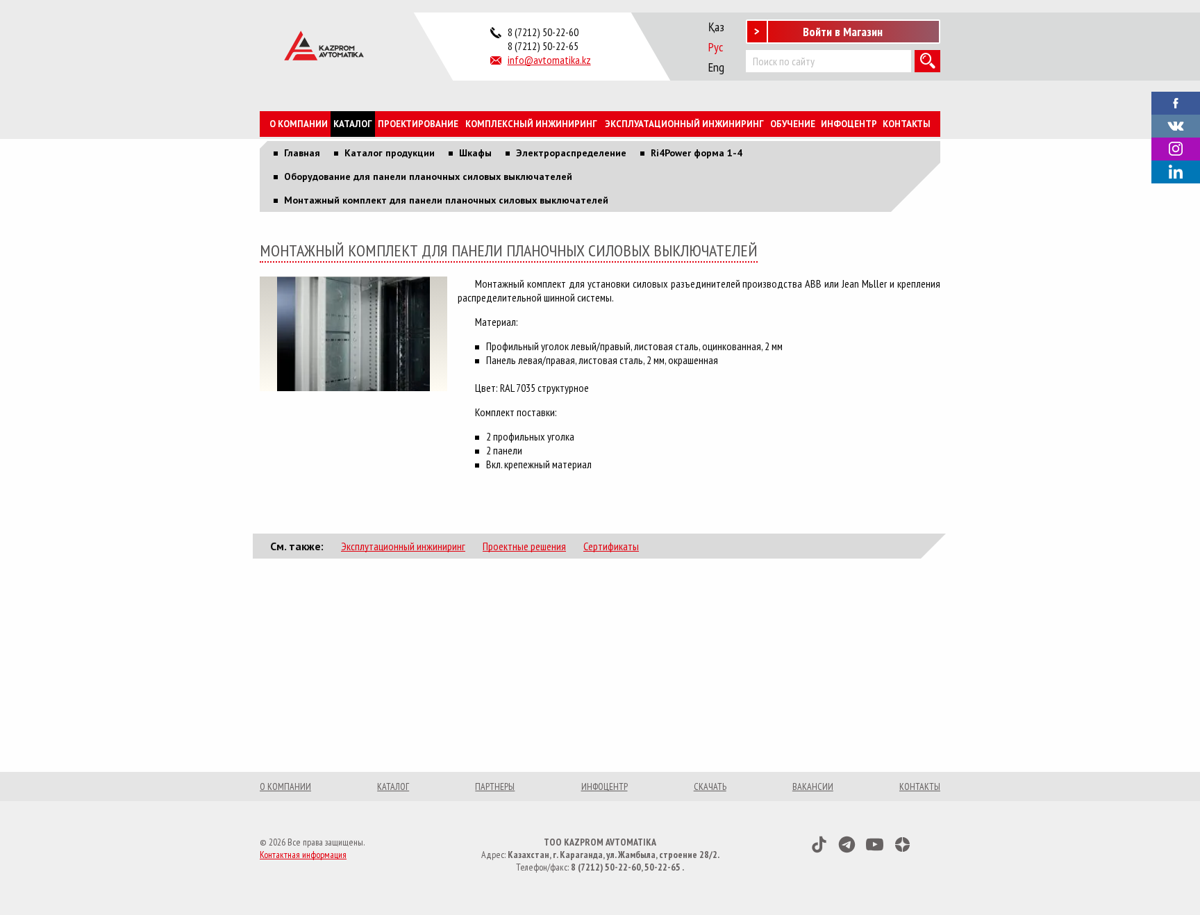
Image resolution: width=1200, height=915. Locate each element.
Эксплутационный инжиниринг (403, 546)
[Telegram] (847, 844)
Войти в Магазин (843, 32)
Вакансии (812, 786)
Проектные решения (524, 546)
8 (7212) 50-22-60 (543, 32)
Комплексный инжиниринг (531, 124)
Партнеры (495, 786)
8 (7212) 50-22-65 (543, 46)
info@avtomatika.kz (549, 60)
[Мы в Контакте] (1175, 124)
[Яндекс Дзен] (902, 844)
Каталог (352, 124)
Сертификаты (611, 546)
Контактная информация (303, 854)
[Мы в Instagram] (1175, 149)
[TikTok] (819, 844)
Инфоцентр (849, 124)
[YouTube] (874, 844)
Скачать (710, 786)
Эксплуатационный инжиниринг (684, 124)
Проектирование (418, 124)
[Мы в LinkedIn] (1175, 171)
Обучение (792, 124)
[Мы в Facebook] (1175, 101)
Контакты (907, 124)
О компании (298, 124)
